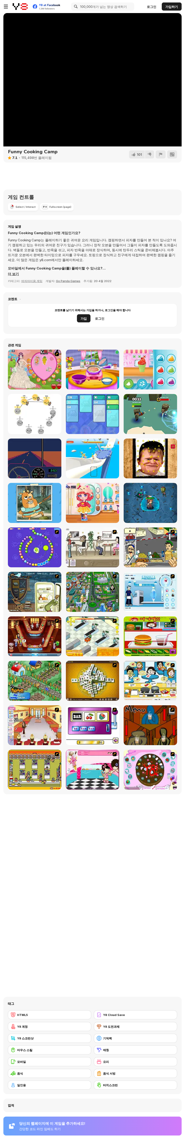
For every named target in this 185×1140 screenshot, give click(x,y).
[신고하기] (161, 154)
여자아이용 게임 (31, 281)
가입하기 (171, 7)
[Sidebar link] (5, 6)
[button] (13, 273)
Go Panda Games (68, 281)
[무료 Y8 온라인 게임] (20, 6)
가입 (84, 318)
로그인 (151, 7)
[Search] (75, 6)
